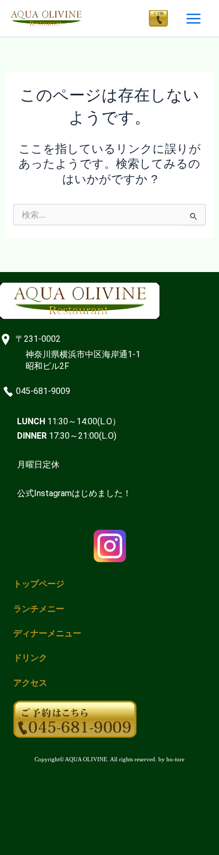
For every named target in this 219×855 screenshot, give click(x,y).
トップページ (38, 584)
